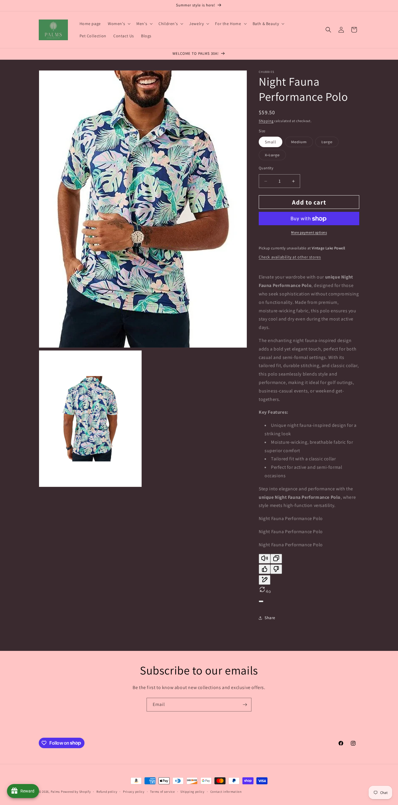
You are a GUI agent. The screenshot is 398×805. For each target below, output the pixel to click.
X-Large (275, 156)
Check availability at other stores (290, 257)
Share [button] (270, 617)
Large (330, 143)
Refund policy (106, 791)
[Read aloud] (264, 558)
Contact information (226, 791)
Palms (55, 792)
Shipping (266, 121)
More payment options (309, 232)
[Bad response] (276, 569)
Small (270, 142)
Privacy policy (134, 791)
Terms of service (162, 791)
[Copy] (276, 558)
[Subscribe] (244, 704)
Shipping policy (192, 791)
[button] (118, 23)
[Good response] (264, 569)
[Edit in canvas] (264, 580)
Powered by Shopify (76, 792)
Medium (302, 143)
